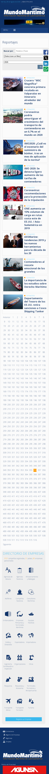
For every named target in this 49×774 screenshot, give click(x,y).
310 (8, 452)
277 (39, 435)
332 (17, 461)
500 (8, 535)
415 (30, 496)
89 (4, 356)
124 (26, 369)
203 (21, 404)
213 (21, 409)
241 (13, 422)
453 (21, 513)
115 (30, 365)
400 (8, 492)
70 (9, 348)
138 (43, 374)
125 (30, 369)
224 (26, 413)
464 (26, 518)
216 (34, 409)
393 (21, 487)
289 (4, 444)
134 (26, 374)
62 (17, 343)
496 (34, 531)
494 (26, 531)
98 (44, 356)
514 (26, 540)
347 (39, 465)
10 (9, 321)
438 (43, 505)
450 (8, 513)
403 (21, 492)
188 (43, 396)
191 (13, 400)
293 (21, 444)
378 (43, 479)
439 (4, 509)
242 (17, 422)
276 (34, 435)
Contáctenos (10, 731)
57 (39, 339)
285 (30, 439)
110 (8, 365)
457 (39, 513)
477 (39, 522)
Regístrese (9, 738)
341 (13, 465)
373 (21, 479)
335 (30, 461)
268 (43, 431)
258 (43, 426)
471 (13, 522)
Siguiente (7, 544)
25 (31, 326)
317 (39, 452)
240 (8, 422)
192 (17, 400)
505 (30, 535)
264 (26, 431)
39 (4, 334)
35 (31, 330)
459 (4, 518)
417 (39, 496)
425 (30, 500)
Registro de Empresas (13, 735)
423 (21, 500)
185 (30, 396)
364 (26, 474)
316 (34, 452)
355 (30, 470)
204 (26, 404)
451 (13, 513)
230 (8, 417)
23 (22, 326)
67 (39, 343)
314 (26, 452)
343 (21, 465)
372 (17, 479)
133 (21, 374)
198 (43, 400)
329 (4, 461)
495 (30, 531)
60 (9, 343)
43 (22, 334)
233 (21, 417)
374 (26, 479)
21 (13, 326)
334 (26, 461)
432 (17, 505)
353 (21, 470)
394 (26, 487)
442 (17, 509)
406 (34, 492)
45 (31, 334)
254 (26, 426)
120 (8, 369)
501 (13, 535)
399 (4, 492)
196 (34, 400)
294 (26, 444)
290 (8, 444)
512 (17, 540)
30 (9, 330)
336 (34, 461)
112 (17, 365)
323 (21, 457)
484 (26, 527)
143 (21, 378)
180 (8, 396)
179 (4, 396)
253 (21, 426)
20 (9, 326)
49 (4, 339)
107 (39, 361)
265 (30, 431)
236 (34, 417)
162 (17, 387)
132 (17, 374)
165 (30, 387)
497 (39, 531)
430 (8, 505)
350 (8, 470)
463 (21, 518)
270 (8, 435)
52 (17, 339)
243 (21, 422)
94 (26, 356)
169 (4, 391)
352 (17, 470)
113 (21, 365)
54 (26, 339)
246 (34, 422)
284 (26, 439)
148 (43, 378)
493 (21, 531)
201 (13, 404)
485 (30, 527)
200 (8, 404)
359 (4, 474)
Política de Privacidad (8, 764)
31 (13, 330)
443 (21, 509)
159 (4, 387)
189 (4, 400)
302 (17, 448)
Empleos (8, 742)
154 (26, 382)
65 (31, 343)
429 (4, 505)
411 (13, 496)
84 (26, 352)
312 (17, 452)
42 (17, 334)
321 (13, 457)
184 (26, 396)
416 (34, 496)
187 (39, 396)
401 (13, 492)
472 (17, 522)
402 (17, 492)
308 (43, 448)
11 (13, 321)
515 (30, 540)
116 (34, 365)
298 (43, 444)
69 (4, 348)
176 (34, 391)
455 (30, 513)
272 (17, 435)
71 (13, 348)
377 (39, 479)
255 (30, 426)
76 (35, 348)
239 (4, 422)
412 (17, 496)
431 (13, 505)
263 (21, 431)
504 (26, 535)
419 (4, 500)
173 (21, 391)
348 (43, 465)
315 (30, 452)
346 (34, 465)
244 (26, 422)
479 (4, 527)
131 (13, 374)
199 (4, 404)
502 (17, 535)
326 (34, 457)
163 (21, 387)
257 (39, 426)
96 (35, 356)
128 (43, 369)
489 (4, 531)
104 (26, 361)
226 (34, 413)
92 (17, 356)
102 (17, 361)
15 (31, 321)
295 (30, 444)
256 (34, 426)
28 (44, 326)
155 (30, 382)
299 (4, 448)
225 (30, 413)
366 (34, 474)
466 (34, 518)
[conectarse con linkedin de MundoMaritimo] (45, 63)
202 (17, 404)
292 (17, 444)
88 (44, 352)
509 (4, 540)
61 (13, 343)
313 (21, 452)
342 (17, 465)
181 (13, 396)
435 (30, 505)
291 (13, 444)
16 (35, 321)
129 (4, 374)
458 (43, 513)
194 (26, 400)
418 (43, 496)
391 (13, 487)
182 (17, 396)
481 (13, 527)
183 (21, 396)
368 (43, 474)
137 (39, 374)
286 (34, 439)
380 (8, 483)
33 (22, 330)
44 (26, 334)
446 (34, 509)
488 (43, 527)
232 (17, 417)
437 (39, 505)
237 (39, 417)
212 (17, 409)
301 (13, 448)
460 (8, 518)
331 (13, 461)
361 (13, 474)
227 (39, 413)
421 (13, 500)
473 (21, 522)
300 (8, 448)
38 (44, 330)
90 (9, 356)
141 (13, 378)
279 (4, 439)
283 (21, 439)
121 (13, 369)
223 (21, 413)
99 (4, 361)
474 (26, 522)
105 (30, 361)
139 (4, 378)
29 (4, 330)
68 (44, 343)
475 (30, 522)
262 (17, 431)
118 (43, 365)
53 (22, 339)
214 (26, 409)
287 (39, 439)
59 (4, 343)
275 (30, 435)
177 (39, 391)
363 (21, 474)
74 (26, 348)
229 (4, 417)
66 (35, 343)
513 (21, 540)
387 (39, 483)
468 (43, 518)
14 (26, 321)
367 (39, 474)
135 (30, 374)
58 (44, 339)
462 (17, 518)
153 (21, 382)
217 (39, 409)
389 (4, 487)
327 (39, 457)
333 (21, 461)
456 (34, 513)
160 (8, 387)
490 (8, 531)
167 (39, 387)
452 (17, 513)
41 (13, 334)
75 (31, 348)
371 (13, 479)
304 (26, 448)
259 (4, 431)
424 (26, 500)
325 (30, 457)
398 (43, 487)
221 (13, 413)
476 (34, 522)
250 (8, 426)
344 (26, 465)
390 (8, 487)
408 (43, 492)
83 (22, 352)
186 (34, 396)
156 (34, 382)
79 (4, 352)
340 (8, 465)
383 (21, 483)
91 (13, 356)
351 (13, 470)
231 (13, 417)
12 (17, 321)
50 (9, 339)
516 (34, 540)
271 (13, 435)
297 (39, 444)
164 (26, 387)
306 (34, 448)
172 (17, 391)
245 (30, 422)
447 (39, 509)
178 (43, 391)
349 (4, 470)
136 (34, 374)
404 (26, 492)
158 (43, 382)
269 (4, 435)
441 (13, 509)
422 (17, 500)
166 (34, 387)
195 (30, 400)
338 (43, 461)
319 (4, 457)
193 (21, 400)
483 (21, 527)
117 (39, 365)
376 (34, 479)
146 (34, 378)
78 (44, 348)
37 (39, 330)
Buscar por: (9, 51)
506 (34, 535)
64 (26, 343)
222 (17, 413)
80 (9, 352)
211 (13, 409)
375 (30, 479)
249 (4, 426)
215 (30, 409)
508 (43, 535)
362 (17, 474)
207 (39, 404)
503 (21, 535)
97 (39, 356)
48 (44, 334)
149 (4, 382)
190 (8, 400)
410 (8, 496)
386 (34, 483)
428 (43, 500)
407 (39, 492)
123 (21, 369)
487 (39, 527)
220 (8, 413)
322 (17, 457)
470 (8, 522)
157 (39, 382)
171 (13, 391)
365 (30, 474)
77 (39, 348)
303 (21, 448)
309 (4, 452)
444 (26, 509)
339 (4, 465)
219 (4, 413)
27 (39, 326)
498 (43, 531)
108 (43, 361)
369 (4, 479)
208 (43, 404)
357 (39, 470)
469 (4, 522)
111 (13, 365)
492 (17, 531)
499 (4, 535)
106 (34, 361)
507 (39, 535)
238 (43, 417)
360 (8, 474)
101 (13, 361)
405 (30, 492)
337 (39, 461)
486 (34, 527)
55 (31, 339)
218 (43, 409)
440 (8, 509)
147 (39, 378)
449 (4, 513)
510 (8, 540)
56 (35, 339)
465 (30, 518)
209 (4, 409)
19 (4, 326)
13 (22, 321)
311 (13, 452)
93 (22, 356)
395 (30, 487)
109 (4, 365)
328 (43, 457)
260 (8, 431)
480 (8, 527)
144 (26, 378)
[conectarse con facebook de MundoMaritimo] (45, 52)
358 (43, 470)
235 (30, 417)
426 (34, 500)
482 (17, 527)
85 (31, 352)
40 (9, 334)
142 (17, 378)
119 (4, 369)
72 (17, 348)
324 (26, 457)
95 (31, 356)
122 (17, 369)
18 (44, 321)
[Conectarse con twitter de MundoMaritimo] (45, 57)
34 (26, 330)
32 (17, 330)
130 (8, 374)
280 (8, 439)
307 (39, 448)
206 (34, 404)
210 (8, 409)
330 (8, 461)
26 (35, 326)
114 (26, 365)
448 (43, 509)
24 (26, 326)
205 (30, 404)
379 (4, 483)
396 (34, 487)
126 (34, 369)
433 (21, 505)
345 (30, 465)
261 (13, 431)
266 (34, 431)
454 (26, 513)
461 (13, 518)
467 (39, 518)
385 (30, 483)
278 (43, 435)
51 (13, 339)
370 (8, 479)
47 (39, 334)
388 (43, 483)
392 (17, 487)
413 (21, 496)
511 (13, 540)
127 (39, 369)
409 (4, 496)
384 (26, 483)
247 (39, 422)
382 (17, 483)
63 (22, 343)
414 (26, 496)
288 (43, 439)
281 (13, 439)
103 (21, 361)
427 (39, 500)
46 (35, 334)
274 (26, 435)
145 (30, 378)
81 (13, 352)
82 (17, 352)
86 (35, 352)
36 (35, 330)
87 (39, 352)
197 (39, 400)
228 (43, 413)
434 (26, 505)
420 (8, 500)
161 (13, 387)
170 (8, 391)
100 (8, 361)
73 (22, 348)
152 (17, 382)
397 (39, 487)
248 (43, 422)
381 (13, 483)
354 (26, 470)
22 (17, 326)
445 (30, 509)
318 (43, 452)
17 (39, 321)
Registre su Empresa (23, 719)
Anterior (6, 317)
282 (17, 439)
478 (43, 522)
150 (8, 382)
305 (30, 448)
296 (34, 444)
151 (13, 382)
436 (34, 505)
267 (39, 431)
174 (26, 391)
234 (26, 417)
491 (13, 531)
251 (13, 426)
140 (8, 378)
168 (43, 387)
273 (21, 435)
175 (30, 391)
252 (17, 426)
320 (8, 457)
